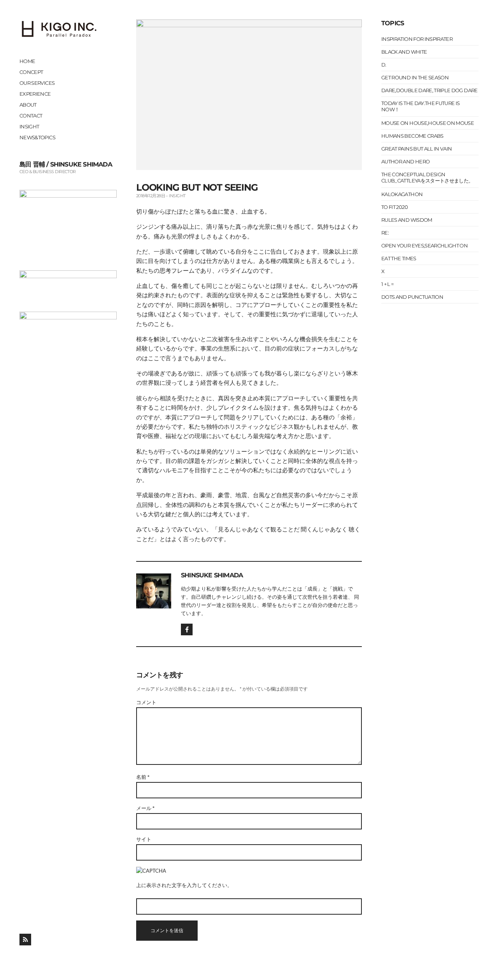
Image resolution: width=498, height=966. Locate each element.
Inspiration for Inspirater (416, 39)
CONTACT (30, 115)
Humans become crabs (412, 136)
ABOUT (28, 105)
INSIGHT (29, 126)
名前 (142, 777)
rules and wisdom (406, 220)
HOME (27, 61)
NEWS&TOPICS (37, 137)
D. (383, 64)
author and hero (405, 161)
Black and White (404, 52)
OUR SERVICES (36, 83)
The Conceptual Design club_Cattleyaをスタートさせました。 (427, 177)
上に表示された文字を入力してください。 (184, 885)
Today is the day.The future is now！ (420, 106)
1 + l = (387, 284)
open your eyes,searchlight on (424, 245)
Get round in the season (415, 77)
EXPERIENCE (35, 94)
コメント (146, 702)
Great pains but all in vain (416, 149)
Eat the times (398, 258)
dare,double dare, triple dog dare (429, 90)
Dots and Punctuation (412, 297)
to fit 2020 (394, 207)
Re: (385, 233)
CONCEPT (31, 72)
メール (145, 808)
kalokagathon (402, 194)
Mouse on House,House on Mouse (427, 123)
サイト (143, 839)
